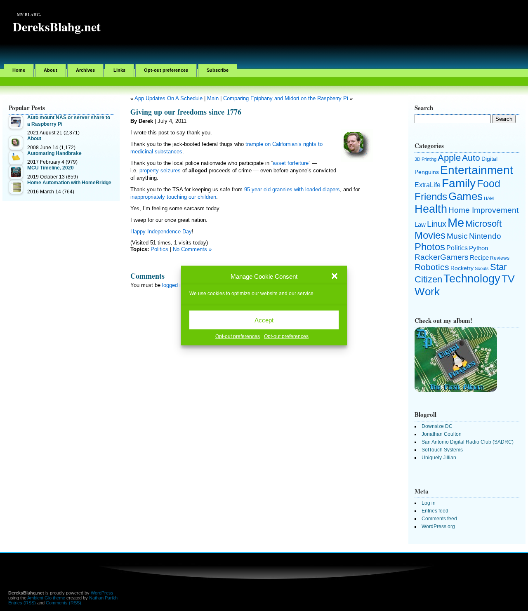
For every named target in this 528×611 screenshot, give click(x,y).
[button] (334, 276)
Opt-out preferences (237, 336)
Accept (264, 319)
